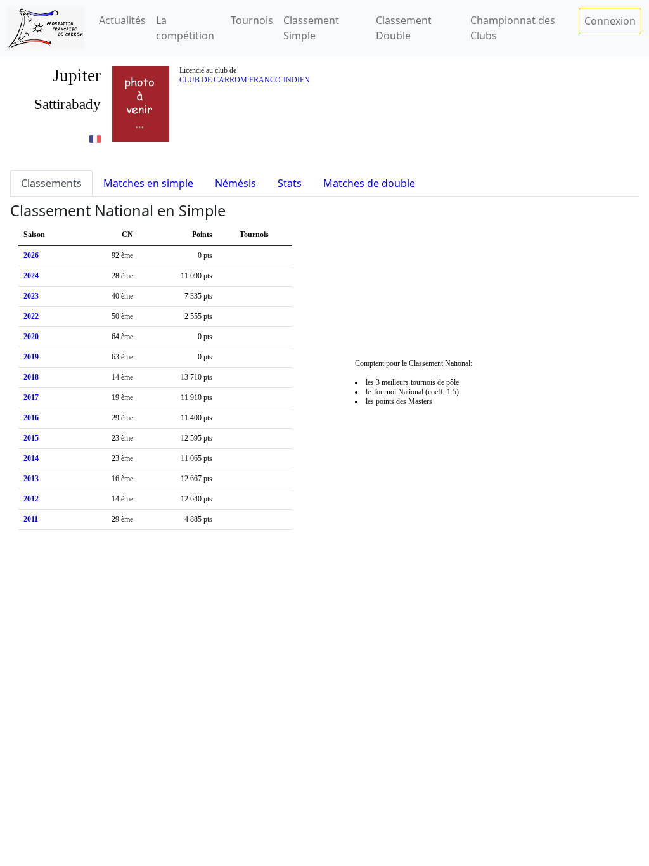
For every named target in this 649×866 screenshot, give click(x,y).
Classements (51, 183)
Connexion (610, 21)
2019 (31, 356)
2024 (31, 275)
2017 (31, 397)
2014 (31, 458)
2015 (31, 438)
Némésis (235, 183)
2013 (31, 478)
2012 (31, 498)
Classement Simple (311, 27)
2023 (31, 296)
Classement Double (404, 27)
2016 (31, 417)
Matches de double (369, 183)
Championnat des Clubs (512, 27)
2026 (31, 255)
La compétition (185, 27)
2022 (31, 316)
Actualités (122, 20)
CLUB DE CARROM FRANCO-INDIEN (244, 79)
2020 (31, 336)
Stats (290, 183)
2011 (30, 519)
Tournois (252, 20)
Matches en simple (148, 183)
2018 (31, 377)
